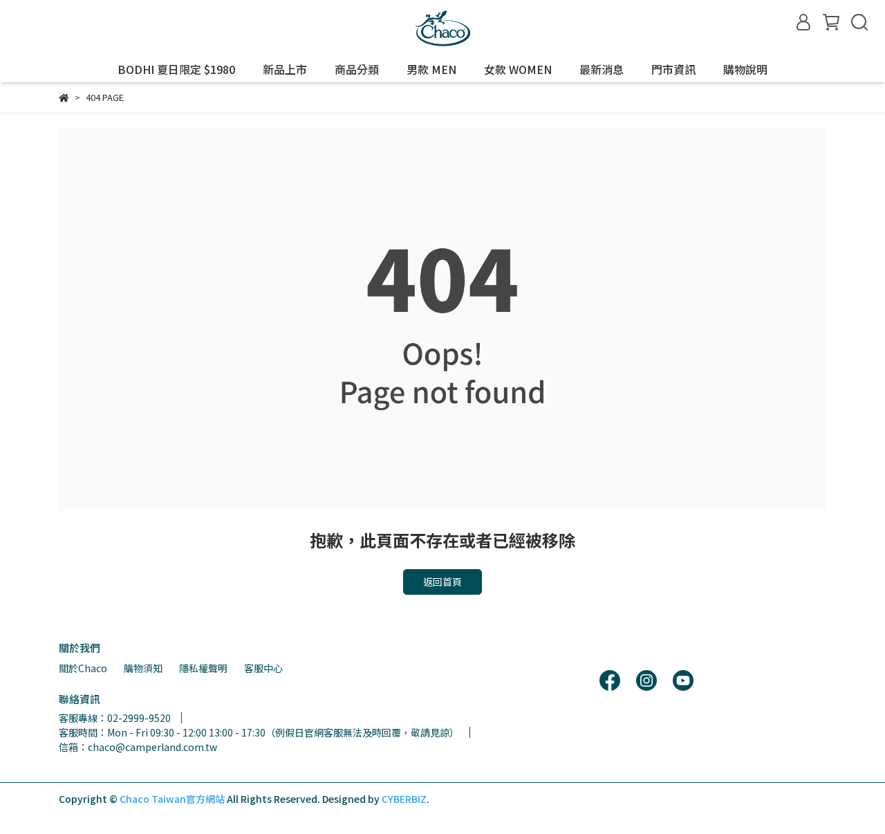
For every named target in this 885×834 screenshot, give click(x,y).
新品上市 (285, 69)
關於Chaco (83, 668)
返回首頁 (442, 582)
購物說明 (745, 69)
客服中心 (263, 668)
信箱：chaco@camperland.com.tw (138, 747)
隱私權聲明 (203, 668)
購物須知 (143, 668)
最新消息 (601, 69)
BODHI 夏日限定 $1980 (176, 69)
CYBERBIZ (404, 799)
